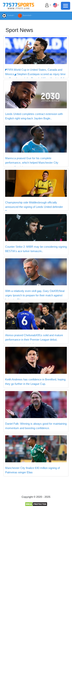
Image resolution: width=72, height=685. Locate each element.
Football (10, 15)
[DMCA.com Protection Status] (36, 504)
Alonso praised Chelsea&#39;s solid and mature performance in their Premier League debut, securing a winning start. (34, 340)
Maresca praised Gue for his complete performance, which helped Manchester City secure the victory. (31, 163)
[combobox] (56, 5)
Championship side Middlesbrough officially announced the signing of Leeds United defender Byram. (34, 207)
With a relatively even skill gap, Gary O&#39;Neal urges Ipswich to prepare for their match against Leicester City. (34, 295)
